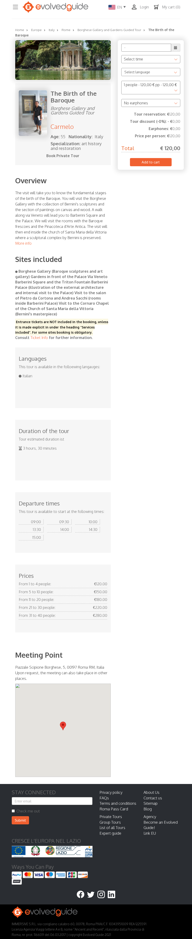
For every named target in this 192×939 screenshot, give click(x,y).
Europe (36, 30)
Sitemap (151, 803)
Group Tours (110, 822)
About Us (151, 792)
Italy (52, 30)
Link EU (150, 833)
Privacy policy (111, 792)
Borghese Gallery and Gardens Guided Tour (109, 30)
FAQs (104, 797)
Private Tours (111, 816)
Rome (66, 30)
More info (23, 243)
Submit (20, 820)
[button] (141, 7)
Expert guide (110, 833)
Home (19, 30)
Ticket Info (39, 337)
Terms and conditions (118, 803)
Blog (148, 808)
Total (127, 148)
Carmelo (62, 126)
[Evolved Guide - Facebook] (82, 895)
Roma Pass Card (114, 808)
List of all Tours (112, 827)
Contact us (153, 797)
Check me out (28, 811)
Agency (150, 816)
